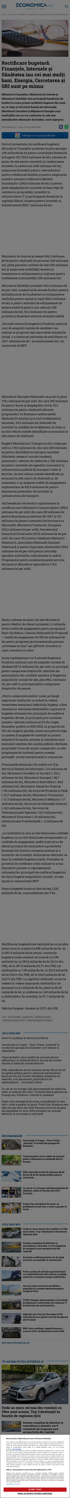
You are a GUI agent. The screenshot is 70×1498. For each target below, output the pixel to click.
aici (34, 1459)
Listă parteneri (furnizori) (13, 1484)
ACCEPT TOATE (34, 1489)
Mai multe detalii (16, 1449)
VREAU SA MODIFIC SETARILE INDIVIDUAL (35, 1494)
